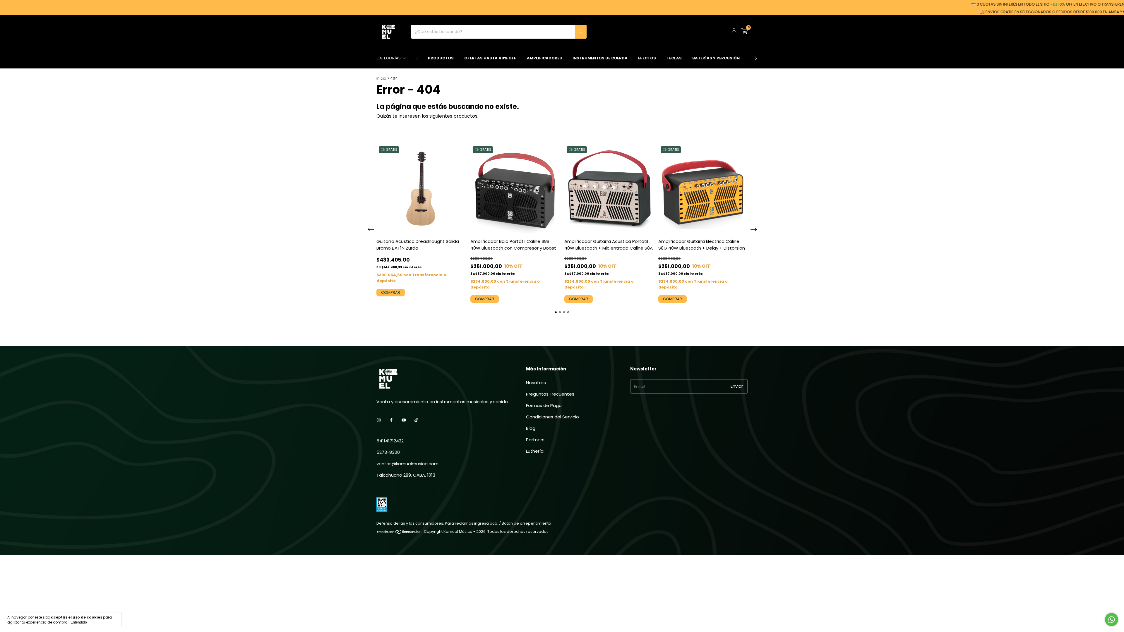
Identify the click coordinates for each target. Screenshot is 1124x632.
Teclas (674, 58)
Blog (530, 428)
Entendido (79, 622)
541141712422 (390, 441)
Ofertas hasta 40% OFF (490, 58)
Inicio (381, 78)
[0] (744, 32)
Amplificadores (544, 58)
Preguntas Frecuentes (550, 394)
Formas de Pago (544, 405)
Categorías (388, 58)
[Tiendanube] (399, 533)
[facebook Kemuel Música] (391, 420)
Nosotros (536, 382)
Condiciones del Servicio (552, 417)
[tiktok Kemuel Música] (416, 420)
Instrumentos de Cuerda (600, 58)
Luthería (535, 451)
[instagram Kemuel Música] (378, 420)
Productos (441, 58)
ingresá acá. (486, 523)
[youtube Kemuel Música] (404, 420)
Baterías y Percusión (716, 58)
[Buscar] (581, 32)
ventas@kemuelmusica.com (407, 464)
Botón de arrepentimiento (526, 523)
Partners (535, 440)
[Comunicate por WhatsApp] (1111, 619)
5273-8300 (388, 452)
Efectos (647, 58)
